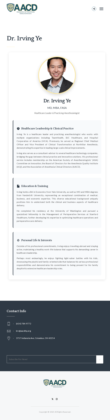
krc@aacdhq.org (23, 331)
